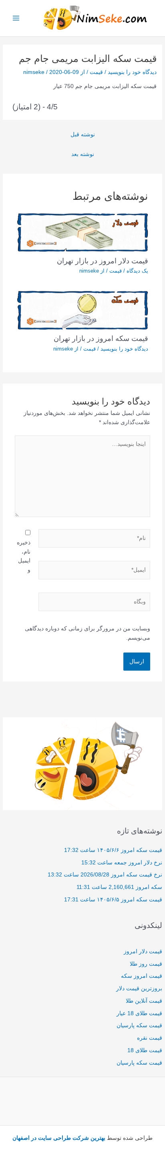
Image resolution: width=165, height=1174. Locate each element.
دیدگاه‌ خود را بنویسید (132, 72)
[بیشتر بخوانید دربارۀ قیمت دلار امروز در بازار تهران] (83, 232)
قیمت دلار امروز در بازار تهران (102, 261)
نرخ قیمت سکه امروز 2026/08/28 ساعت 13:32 (105, 875)
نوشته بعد (82, 154)
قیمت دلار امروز (143, 951)
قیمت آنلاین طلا (144, 1001)
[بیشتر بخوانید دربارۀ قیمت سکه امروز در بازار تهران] (83, 310)
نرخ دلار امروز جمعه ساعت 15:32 (121, 863)
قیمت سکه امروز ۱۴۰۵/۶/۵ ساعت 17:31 (113, 900)
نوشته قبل (82, 134)
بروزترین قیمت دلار (139, 988)
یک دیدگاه (137, 271)
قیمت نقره (149, 1038)
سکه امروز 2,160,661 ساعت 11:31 (119, 887)
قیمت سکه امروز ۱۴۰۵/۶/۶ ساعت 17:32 (113, 850)
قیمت (96, 72)
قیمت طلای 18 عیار (139, 1013)
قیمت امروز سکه (141, 976)
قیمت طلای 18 (144, 1050)
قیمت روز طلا (146, 964)
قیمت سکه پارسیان (139, 1025)
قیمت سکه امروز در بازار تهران (101, 338)
